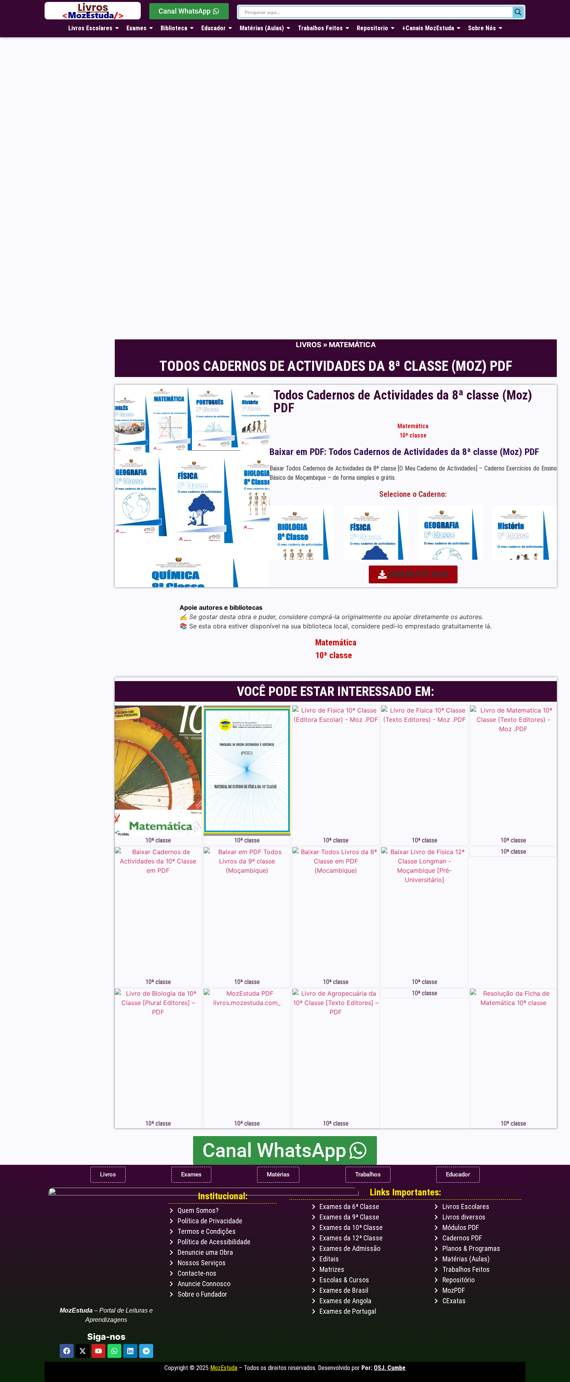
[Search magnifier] (518, 12)
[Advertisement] (277, 273)
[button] (413, 574)
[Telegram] (146, 1351)
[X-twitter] (83, 1351)
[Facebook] (67, 1351)
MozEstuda (223, 1368)
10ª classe (413, 435)
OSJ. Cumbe (390, 1368)
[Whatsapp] (114, 1351)
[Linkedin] (130, 1351)
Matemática (352, 345)
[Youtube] (98, 1351)
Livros (308, 345)
